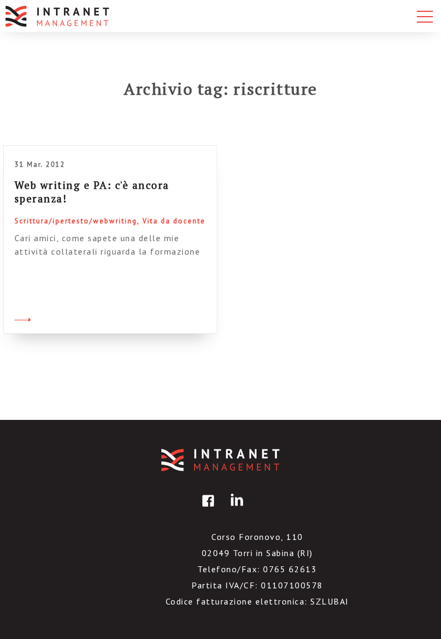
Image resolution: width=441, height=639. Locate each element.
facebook (206, 508)
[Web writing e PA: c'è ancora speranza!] (23, 318)
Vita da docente (174, 221)
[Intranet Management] (58, 16)
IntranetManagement (220, 460)
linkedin (235, 508)
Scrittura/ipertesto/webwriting (76, 221)
